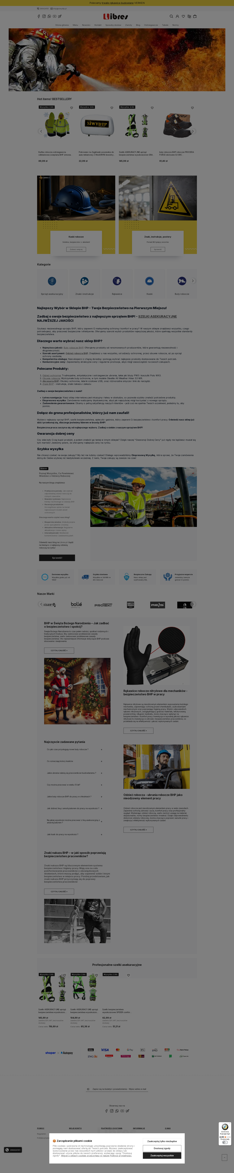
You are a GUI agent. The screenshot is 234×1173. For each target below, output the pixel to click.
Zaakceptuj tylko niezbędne (162, 1141)
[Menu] (229, 1123)
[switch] (225, 1142)
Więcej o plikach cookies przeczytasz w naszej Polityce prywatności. (96, 1155)
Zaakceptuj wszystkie (162, 1155)
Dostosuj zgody (162, 1148)
